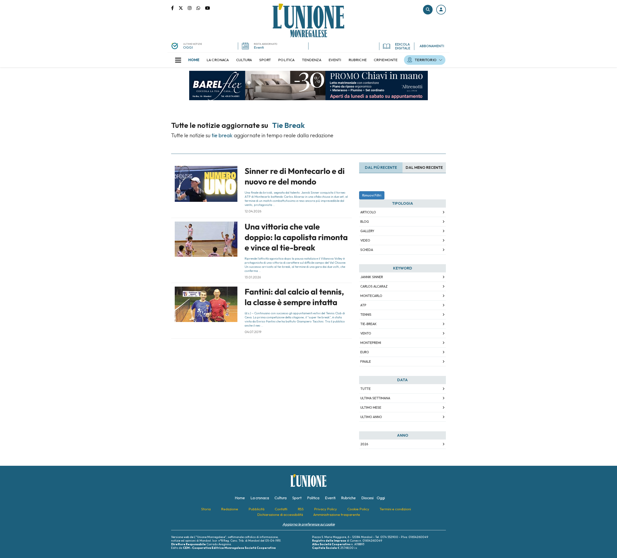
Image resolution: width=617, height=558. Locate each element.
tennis (365, 314)
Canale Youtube (207, 7)
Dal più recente (381, 167)
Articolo (368, 212)
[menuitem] (193, 60)
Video (365, 240)
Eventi (259, 47)
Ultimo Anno (371, 417)
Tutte (365, 389)
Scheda (366, 250)
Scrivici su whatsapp (200, 7)
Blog (364, 221)
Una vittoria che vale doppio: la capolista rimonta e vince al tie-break (296, 237)
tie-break (368, 324)
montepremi (370, 343)
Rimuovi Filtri (371, 195)
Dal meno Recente (424, 167)
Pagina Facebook (175, 7)
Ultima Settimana (375, 398)
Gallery (367, 231)
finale (365, 361)
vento (365, 333)
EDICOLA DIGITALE (402, 46)
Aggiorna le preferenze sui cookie (308, 524)
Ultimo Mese (370, 407)
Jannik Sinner (371, 277)
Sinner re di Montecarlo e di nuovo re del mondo (295, 176)
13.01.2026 (253, 277)
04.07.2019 (253, 332)
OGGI (188, 47)
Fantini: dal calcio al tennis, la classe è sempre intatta (294, 297)
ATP (363, 305)
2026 (364, 444)
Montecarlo (371, 296)
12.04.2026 (253, 211)
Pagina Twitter (183, 7)
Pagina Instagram (192, 7)
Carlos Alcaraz (374, 286)
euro (364, 352)
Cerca (428, 9)
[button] (441, 9)
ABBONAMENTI (432, 46)
